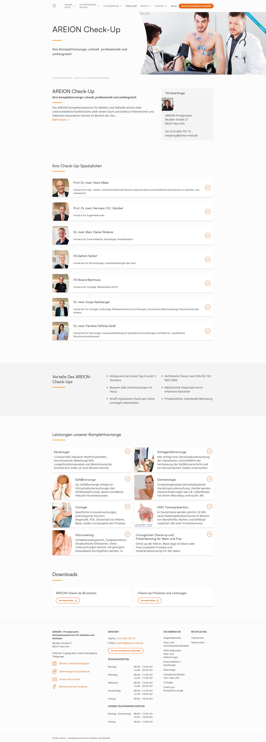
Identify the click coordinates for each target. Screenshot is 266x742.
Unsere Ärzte (68, 5)
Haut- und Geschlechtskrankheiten (176, 644)
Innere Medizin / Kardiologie (172, 663)
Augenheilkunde (172, 637)
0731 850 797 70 (126, 638)
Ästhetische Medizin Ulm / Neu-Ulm (174, 676)
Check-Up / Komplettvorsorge (91, 78)
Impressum (197, 637)
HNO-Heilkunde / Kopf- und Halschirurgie (172, 654)
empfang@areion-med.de (129, 643)
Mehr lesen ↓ (61, 119)
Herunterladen (66, 600)
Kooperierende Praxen (88, 5)
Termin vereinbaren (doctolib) (196, 6)
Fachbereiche (111, 6)
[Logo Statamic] (54, 6)
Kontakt (159, 6)
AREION (144, 6)
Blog (174, 6)
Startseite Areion (62, 78)
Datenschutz (197, 642)
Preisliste (131, 6)
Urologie (168, 682)
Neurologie (169, 669)
